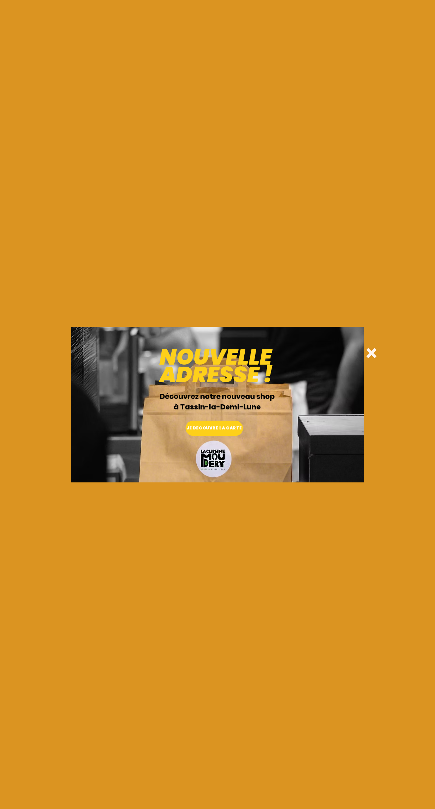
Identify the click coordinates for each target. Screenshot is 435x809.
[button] (371, 353)
